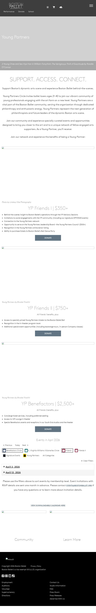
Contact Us (54, 582)
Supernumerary (8, 592)
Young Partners (33, 455)
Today (17, 445)
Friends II (82, 450)
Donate (21, 11)
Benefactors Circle (14, 450)
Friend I (69, 450)
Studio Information (58, 585)
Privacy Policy (36, 566)
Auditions (6, 585)
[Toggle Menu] (91, 5)
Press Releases (56, 595)
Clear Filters (88, 461)
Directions (6, 595)
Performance (9, 11)
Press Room (55, 592)
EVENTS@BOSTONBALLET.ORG (79, 485)
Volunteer (6, 589)
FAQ (51, 589)
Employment (7, 582)
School (31, 11)
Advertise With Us (57, 599)
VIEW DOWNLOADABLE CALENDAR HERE (48, 505)
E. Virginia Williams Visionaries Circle (43, 450)
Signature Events (13, 455)
